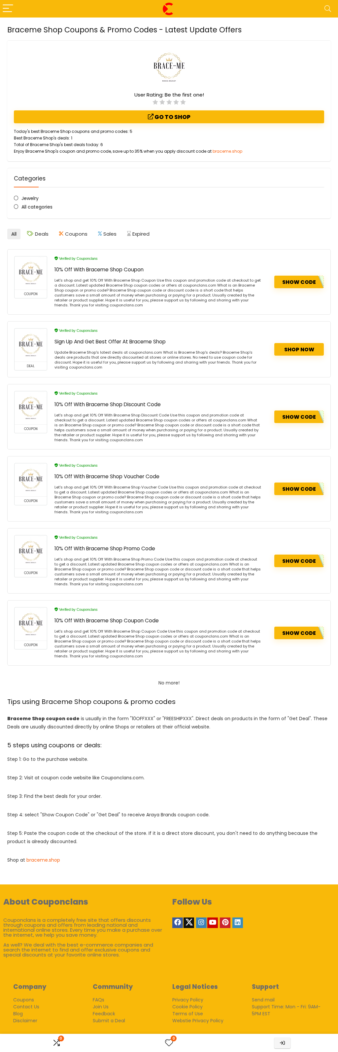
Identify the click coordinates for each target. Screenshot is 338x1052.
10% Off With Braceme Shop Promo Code (104, 548)
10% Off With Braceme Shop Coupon (99, 269)
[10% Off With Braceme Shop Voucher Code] (31, 479)
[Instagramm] (201, 922)
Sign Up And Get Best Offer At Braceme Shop (110, 341)
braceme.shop (227, 151)
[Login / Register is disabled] (282, 1042)
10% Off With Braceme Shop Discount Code (107, 404)
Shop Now (299, 349)
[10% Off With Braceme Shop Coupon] (31, 273)
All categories (36, 207)
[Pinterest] (225, 922)
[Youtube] (212, 922)
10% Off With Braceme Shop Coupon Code (106, 620)
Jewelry (30, 198)
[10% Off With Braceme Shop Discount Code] (31, 407)
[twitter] (189, 922)
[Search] (328, 9)
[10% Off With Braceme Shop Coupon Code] (31, 624)
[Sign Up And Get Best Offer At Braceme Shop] (31, 345)
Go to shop (171, 117)
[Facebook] (177, 922)
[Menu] (8, 9)
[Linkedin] (237, 922)
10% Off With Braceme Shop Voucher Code (106, 476)
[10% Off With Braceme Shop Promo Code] (31, 551)
